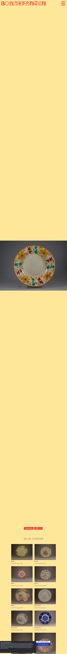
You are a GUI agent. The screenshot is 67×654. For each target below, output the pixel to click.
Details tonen (2, 651)
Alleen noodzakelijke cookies (43, 644)
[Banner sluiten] (52, 641)
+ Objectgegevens (29, 528)
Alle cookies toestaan (43, 641)
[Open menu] (65, 3)
